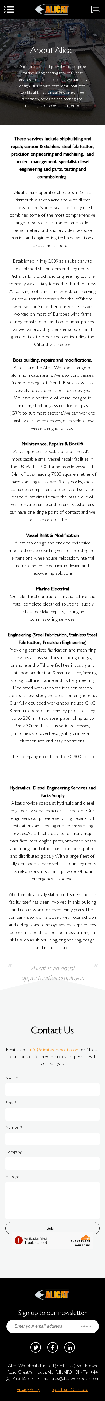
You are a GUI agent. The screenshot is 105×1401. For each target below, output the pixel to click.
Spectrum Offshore (70, 1389)
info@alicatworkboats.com (54, 1049)
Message (12, 1176)
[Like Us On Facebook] (52, 1347)
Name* (11, 1078)
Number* (13, 1127)
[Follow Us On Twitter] (35, 1347)
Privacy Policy (28, 1389)
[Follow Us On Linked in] (69, 1347)
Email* (10, 1102)
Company (13, 1151)
